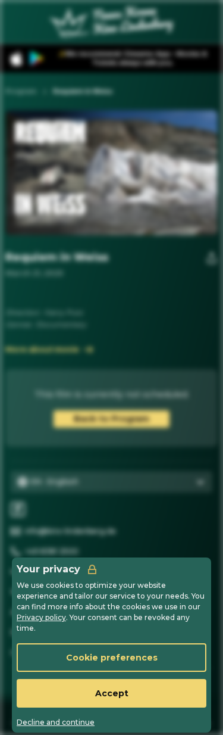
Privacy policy (41, 617)
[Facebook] (18, 509)
